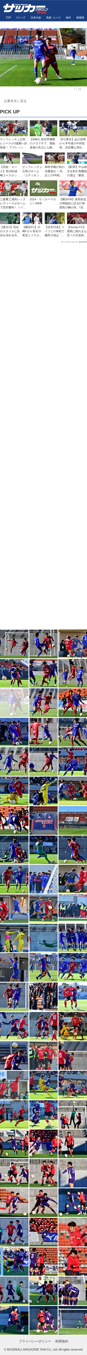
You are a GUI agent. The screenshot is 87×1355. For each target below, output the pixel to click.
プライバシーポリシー (35, 1341)
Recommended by (69, 242)
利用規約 (61, 1341)
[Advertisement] (43, 437)
